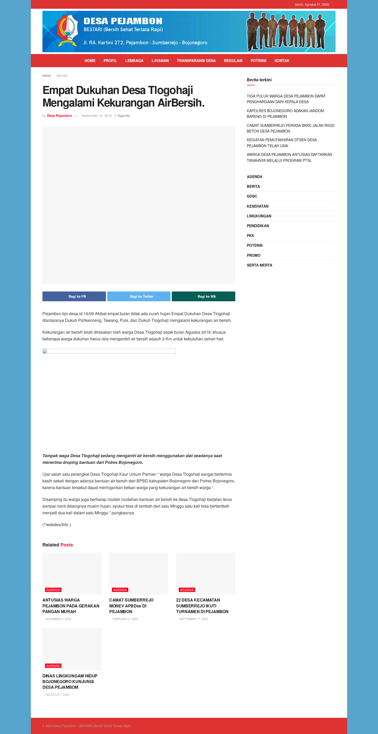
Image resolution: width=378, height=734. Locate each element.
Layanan (160, 60)
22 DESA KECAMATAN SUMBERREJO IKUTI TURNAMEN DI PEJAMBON (202, 605)
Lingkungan (259, 215)
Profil (110, 60)
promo (253, 255)
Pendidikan (258, 225)
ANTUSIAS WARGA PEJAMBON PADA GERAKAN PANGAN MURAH (70, 605)
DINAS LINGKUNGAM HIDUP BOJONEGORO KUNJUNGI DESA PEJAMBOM (69, 681)
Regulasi (233, 60)
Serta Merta (259, 265)
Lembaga (134, 60)
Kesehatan (257, 206)
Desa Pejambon (59, 115)
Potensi (258, 60)
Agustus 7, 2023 (57, 694)
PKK (250, 235)
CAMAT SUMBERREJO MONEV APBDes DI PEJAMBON (131, 605)
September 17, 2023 (193, 619)
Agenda (61, 75)
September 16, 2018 (97, 115)
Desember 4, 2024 (58, 619)
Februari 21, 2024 (125, 619)
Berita (253, 186)
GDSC (252, 196)
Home (90, 60)
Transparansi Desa (196, 60)
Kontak (282, 60)
